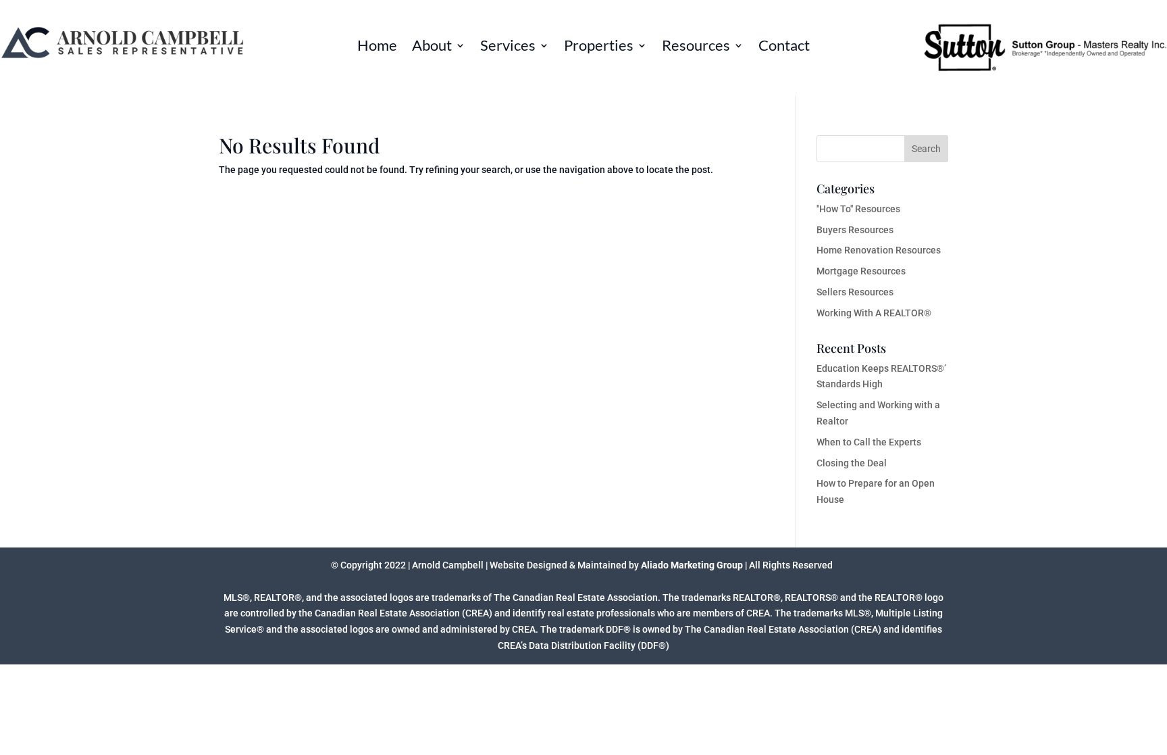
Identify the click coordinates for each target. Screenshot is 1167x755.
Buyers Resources (854, 229)
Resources (696, 47)
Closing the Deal (851, 463)
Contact (784, 47)
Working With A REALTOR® (873, 313)
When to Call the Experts (868, 442)
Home (377, 47)
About (432, 47)
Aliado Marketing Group (692, 565)
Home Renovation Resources (878, 250)
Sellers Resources (854, 292)
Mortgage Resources (861, 271)
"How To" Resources (858, 208)
